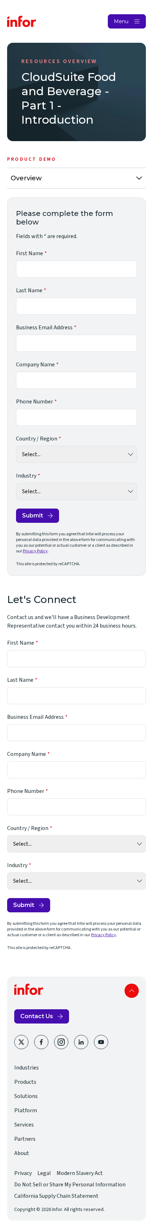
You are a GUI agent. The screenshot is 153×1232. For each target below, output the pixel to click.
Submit (32, 515)
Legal (44, 1173)
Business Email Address (44, 327)
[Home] (21, 21)
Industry (26, 476)
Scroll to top (132, 991)
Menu (121, 21)
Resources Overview (59, 61)
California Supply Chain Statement (56, 1196)
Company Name (35, 364)
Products (25, 1082)
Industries (26, 1068)
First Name (29, 253)
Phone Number (34, 402)
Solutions (26, 1096)
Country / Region (36, 439)
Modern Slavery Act (80, 1173)
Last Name (29, 290)
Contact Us (36, 1016)
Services (24, 1125)
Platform (25, 1110)
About (21, 1153)
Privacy (23, 1173)
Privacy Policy (35, 551)
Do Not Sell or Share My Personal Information (70, 1185)
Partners (25, 1139)
